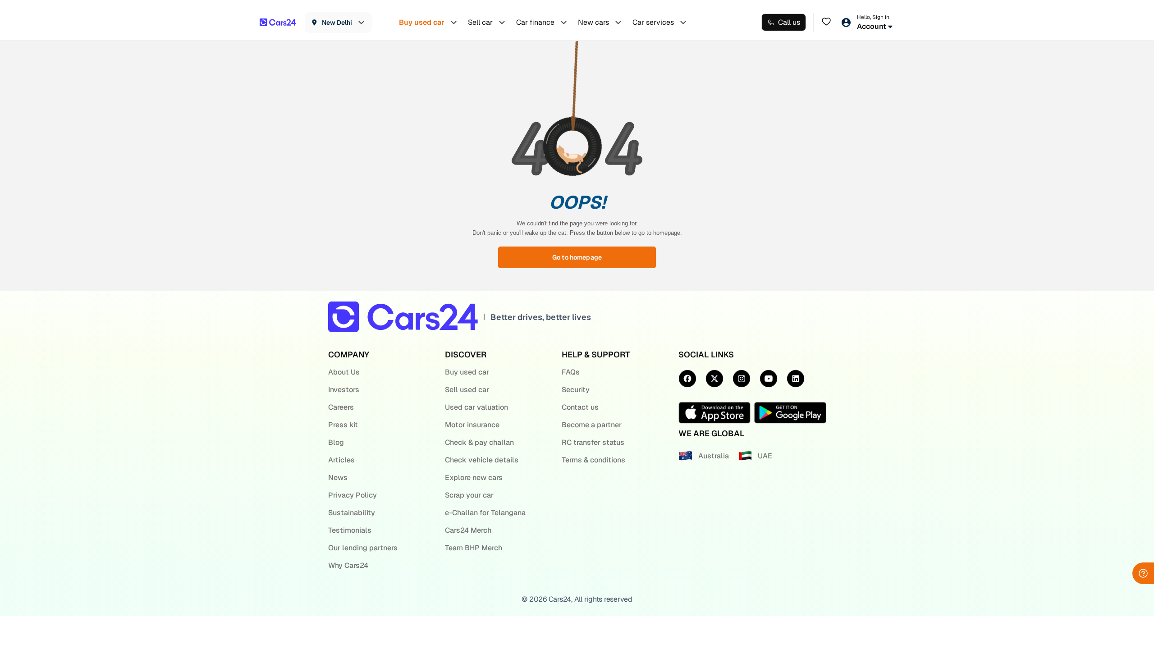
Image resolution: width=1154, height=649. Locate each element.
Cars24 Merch (468, 530)
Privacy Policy (352, 495)
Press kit (343, 425)
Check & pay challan (479, 442)
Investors (343, 389)
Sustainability (351, 512)
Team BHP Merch (473, 548)
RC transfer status (593, 442)
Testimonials (349, 530)
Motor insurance (472, 425)
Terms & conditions (593, 460)
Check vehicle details (481, 460)
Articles (341, 460)
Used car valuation (476, 407)
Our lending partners (363, 548)
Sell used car (467, 389)
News (338, 477)
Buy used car (467, 372)
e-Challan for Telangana (485, 512)
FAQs (571, 372)
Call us (789, 22)
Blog (336, 442)
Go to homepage (577, 257)
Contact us (580, 407)
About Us (344, 372)
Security (576, 389)
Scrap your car (469, 495)
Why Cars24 (348, 565)
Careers (341, 407)
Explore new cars (474, 477)
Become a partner (592, 425)
